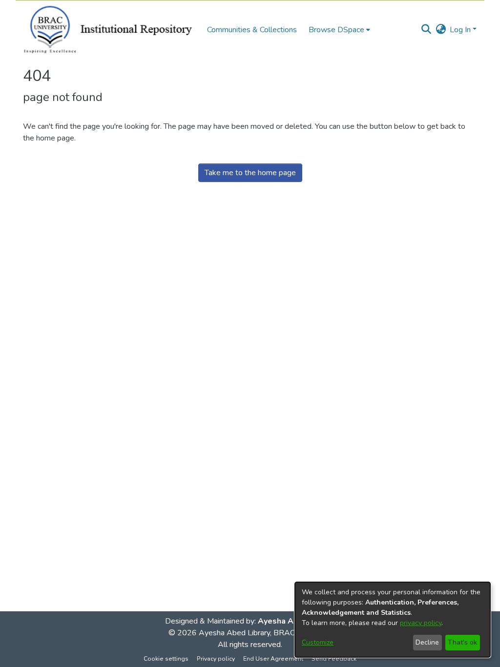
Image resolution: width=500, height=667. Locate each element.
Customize (317, 642)
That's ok (462, 642)
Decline (427, 642)
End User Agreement (273, 659)
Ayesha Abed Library (234, 632)
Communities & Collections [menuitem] (252, 29)
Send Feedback (334, 659)
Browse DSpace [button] (336, 29)
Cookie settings (166, 659)
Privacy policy (216, 659)
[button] (426, 30)
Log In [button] (461, 29)
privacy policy (420, 622)
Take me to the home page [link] (250, 172)
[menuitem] (339, 30)
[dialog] (392, 619)
